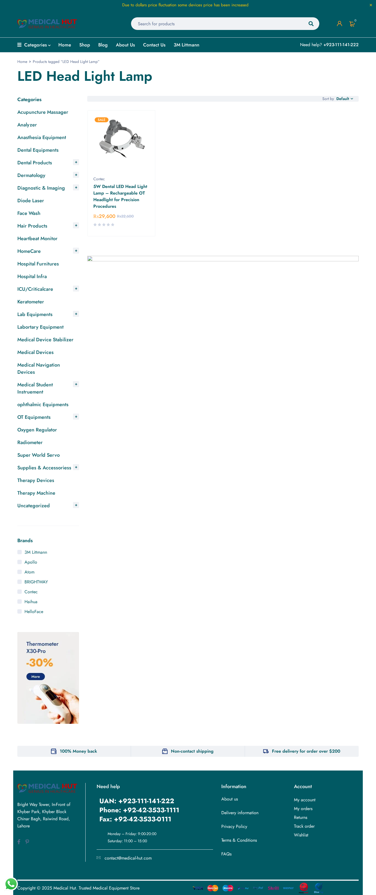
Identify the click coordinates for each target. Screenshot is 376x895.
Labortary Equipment (40, 327)
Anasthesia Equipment (41, 137)
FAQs (226, 854)
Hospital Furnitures (38, 263)
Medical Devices (35, 352)
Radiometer (30, 442)
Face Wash (28, 213)
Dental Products (34, 162)
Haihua (30, 601)
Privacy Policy (234, 826)
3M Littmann (35, 552)
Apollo (30, 562)
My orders (303, 808)
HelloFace (33, 611)
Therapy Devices (35, 480)
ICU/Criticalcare (35, 289)
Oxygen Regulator (37, 429)
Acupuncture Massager (42, 112)
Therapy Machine (36, 493)
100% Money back (78, 751)
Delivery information (239, 813)
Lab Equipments (35, 314)
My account (304, 800)
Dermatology (31, 175)
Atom (29, 572)
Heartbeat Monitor (37, 238)
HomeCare (29, 251)
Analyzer (27, 124)
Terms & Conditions (239, 840)
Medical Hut (64, 888)
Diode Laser (30, 200)
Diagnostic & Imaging (41, 188)
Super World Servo (38, 455)
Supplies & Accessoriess (44, 467)
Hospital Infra (32, 276)
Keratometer (30, 301)
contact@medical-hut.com (128, 858)
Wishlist (301, 835)
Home (22, 61)
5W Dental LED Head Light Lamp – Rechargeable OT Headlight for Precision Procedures (120, 196)
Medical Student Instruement (35, 388)
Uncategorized (33, 505)
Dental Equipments (38, 150)
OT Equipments (34, 417)
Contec (31, 592)
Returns (300, 817)
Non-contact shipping (192, 751)
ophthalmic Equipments (43, 404)
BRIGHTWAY (36, 582)
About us (229, 799)
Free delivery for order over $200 (306, 751)
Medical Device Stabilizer (45, 339)
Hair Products (32, 225)
